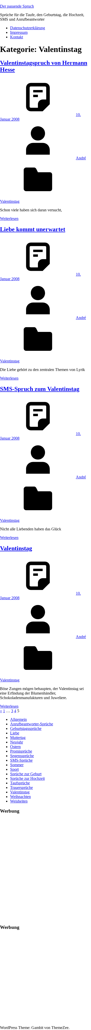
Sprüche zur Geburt (25, 774)
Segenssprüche (22, 756)
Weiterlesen (9, 218)
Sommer (17, 765)
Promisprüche (21, 751)
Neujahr (16, 742)
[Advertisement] (45, 864)
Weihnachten (20, 796)
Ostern (15, 747)
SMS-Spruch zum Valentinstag (39, 389)
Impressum (19, 32)
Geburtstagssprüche (25, 728)
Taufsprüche (20, 783)
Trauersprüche (21, 787)
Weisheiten (19, 801)
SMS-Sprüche (21, 760)
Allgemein (18, 719)
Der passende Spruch (17, 6)
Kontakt (16, 37)
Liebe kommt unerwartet (32, 229)
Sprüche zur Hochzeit (27, 778)
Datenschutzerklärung (27, 28)
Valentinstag (9, 201)
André (81, 158)
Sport (14, 769)
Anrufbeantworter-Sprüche (31, 724)
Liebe (14, 733)
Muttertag (18, 737)
